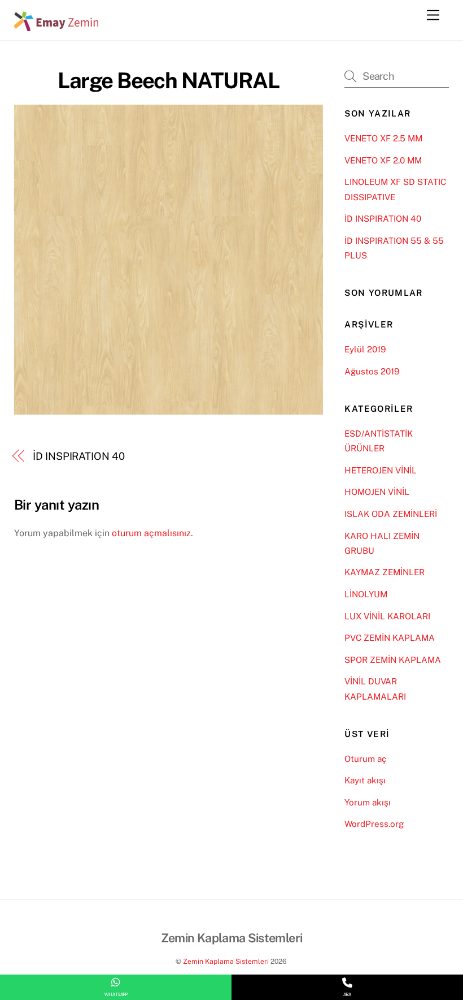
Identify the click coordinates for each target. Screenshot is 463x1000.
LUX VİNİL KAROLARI (387, 616)
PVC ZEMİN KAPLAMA (389, 638)
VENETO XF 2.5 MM (383, 138)
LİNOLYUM (365, 594)
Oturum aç (365, 759)
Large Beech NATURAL (168, 80)
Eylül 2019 (365, 349)
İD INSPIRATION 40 (78, 456)
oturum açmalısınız (151, 533)
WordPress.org (374, 824)
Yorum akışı (367, 802)
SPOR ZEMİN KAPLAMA (392, 660)
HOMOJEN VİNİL (376, 492)
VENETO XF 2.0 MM (383, 160)
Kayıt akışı (365, 780)
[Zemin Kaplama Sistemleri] (56, 26)
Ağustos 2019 (371, 371)
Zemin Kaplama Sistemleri (226, 961)
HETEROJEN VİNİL (380, 470)
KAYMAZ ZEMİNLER (384, 572)
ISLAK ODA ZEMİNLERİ (390, 514)
